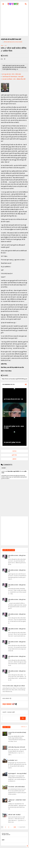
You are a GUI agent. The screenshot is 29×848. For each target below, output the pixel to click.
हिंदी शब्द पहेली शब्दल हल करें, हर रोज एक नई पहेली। (13, 42)
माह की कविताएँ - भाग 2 (12, 760)
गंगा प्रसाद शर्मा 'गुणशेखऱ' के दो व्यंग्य (12, 442)
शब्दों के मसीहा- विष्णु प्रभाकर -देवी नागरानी (16, 747)
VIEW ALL (23, 726)
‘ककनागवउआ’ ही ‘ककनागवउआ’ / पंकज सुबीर (13, 76)
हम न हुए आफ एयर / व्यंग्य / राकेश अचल (11, 74)
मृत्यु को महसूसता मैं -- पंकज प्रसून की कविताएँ (17, 773)
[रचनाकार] (13, 4)
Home (2, 45)
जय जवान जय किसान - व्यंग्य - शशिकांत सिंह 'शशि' (14, 79)
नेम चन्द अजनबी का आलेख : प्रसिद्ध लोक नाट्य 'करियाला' (13, 685)
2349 (15, 827)
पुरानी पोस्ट (14, 455)
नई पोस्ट (14, 451)
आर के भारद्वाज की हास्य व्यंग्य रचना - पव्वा (13, 399)
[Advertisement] (14, 21)
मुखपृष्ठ (3, 839)
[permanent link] (4, 59)
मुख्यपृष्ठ (14, 459)
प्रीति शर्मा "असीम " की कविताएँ (14, 814)
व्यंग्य (6, 45)
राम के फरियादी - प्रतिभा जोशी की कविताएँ (16, 786)
